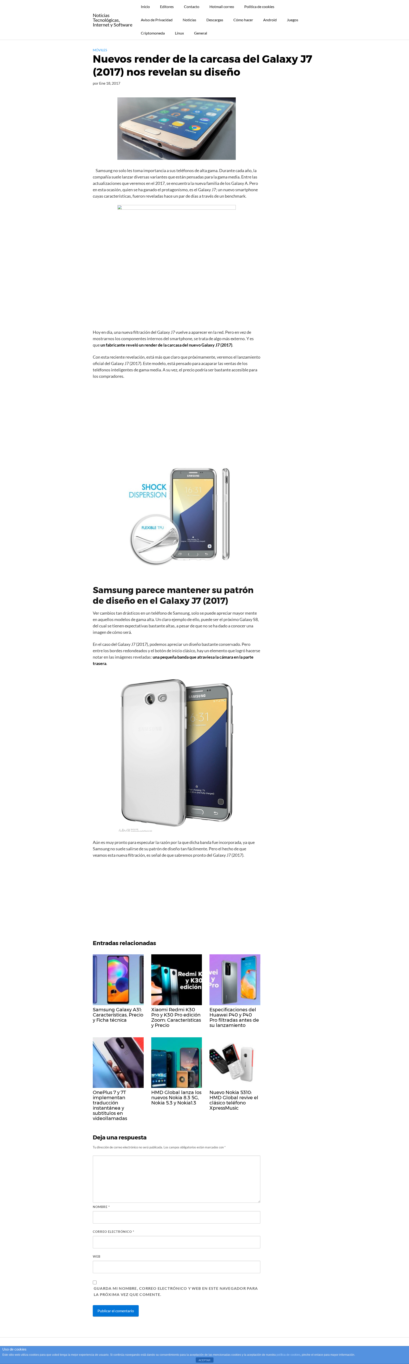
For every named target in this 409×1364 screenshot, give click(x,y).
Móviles (100, 50)
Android (270, 19)
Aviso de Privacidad (157, 19)
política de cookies (288, 1354)
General (200, 33)
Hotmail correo (221, 6)
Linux (179, 33)
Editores (167, 6)
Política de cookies (259, 6)
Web (96, 1256)
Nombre (101, 1207)
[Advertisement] (177, 418)
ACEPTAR (204, 1360)
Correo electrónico (113, 1232)
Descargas (214, 19)
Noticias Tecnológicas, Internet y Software (112, 20)
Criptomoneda (153, 33)
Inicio (145, 6)
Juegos (292, 19)
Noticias (189, 19)
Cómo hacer (243, 19)
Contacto (191, 6)
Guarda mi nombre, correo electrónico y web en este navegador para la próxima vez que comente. (176, 1291)
